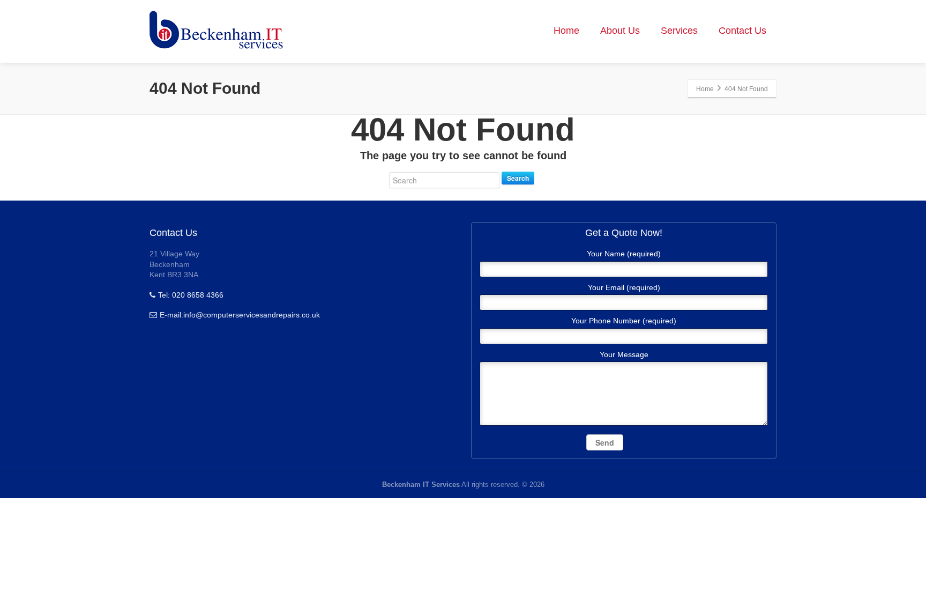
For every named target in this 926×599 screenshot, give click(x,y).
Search (518, 178)
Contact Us (742, 30)
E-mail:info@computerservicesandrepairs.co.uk (240, 314)
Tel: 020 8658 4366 (190, 295)
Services (679, 30)
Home (566, 30)
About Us (620, 30)
